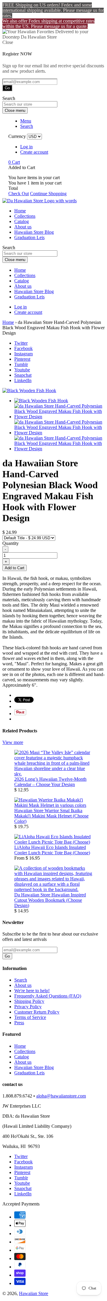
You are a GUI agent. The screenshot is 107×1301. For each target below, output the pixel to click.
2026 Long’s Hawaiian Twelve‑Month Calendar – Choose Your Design (50, 782)
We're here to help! (32, 990)
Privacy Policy (28, 1006)
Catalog (21, 221)
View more (12, 742)
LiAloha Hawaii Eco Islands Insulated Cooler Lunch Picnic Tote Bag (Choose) (52, 850)
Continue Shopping (48, 193)
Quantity (10, 543)
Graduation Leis (29, 237)
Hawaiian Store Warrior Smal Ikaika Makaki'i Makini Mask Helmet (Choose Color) (51, 816)
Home (20, 210)
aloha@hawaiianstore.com (61, 1095)
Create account (34, 152)
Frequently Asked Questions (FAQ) (47, 995)
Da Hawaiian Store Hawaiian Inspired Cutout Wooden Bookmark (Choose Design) (50, 900)
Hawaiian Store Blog (34, 232)
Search (20, 979)
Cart (14, 162)
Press (19, 1022)
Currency (17, 136)
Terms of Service (30, 1017)
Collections (24, 216)
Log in (26, 146)
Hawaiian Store (33, 1293)
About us (23, 226)
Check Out (18, 193)
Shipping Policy (29, 1001)
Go (7, 88)
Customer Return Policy (36, 1011)
